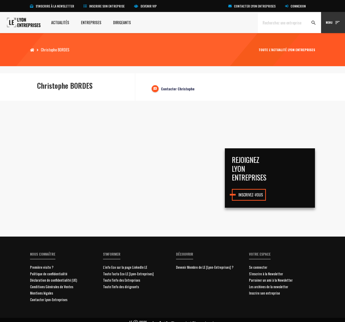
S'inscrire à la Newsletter (266, 273)
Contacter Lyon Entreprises (255, 6)
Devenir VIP (149, 6)
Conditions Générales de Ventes (51, 286)
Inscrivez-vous (250, 195)
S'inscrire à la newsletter (55, 6)
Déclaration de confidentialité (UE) (53, 280)
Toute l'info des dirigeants (121, 286)
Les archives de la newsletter (268, 286)
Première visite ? (42, 267)
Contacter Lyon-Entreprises (48, 299)
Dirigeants (122, 22)
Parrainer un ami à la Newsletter (271, 280)
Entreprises (91, 22)
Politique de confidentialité (48, 273)
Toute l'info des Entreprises (121, 280)
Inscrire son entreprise (107, 6)
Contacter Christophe (178, 88)
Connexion (298, 6)
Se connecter (258, 267)
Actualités (60, 22)
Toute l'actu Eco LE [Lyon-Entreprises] (128, 273)
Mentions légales (41, 292)
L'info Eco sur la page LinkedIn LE (125, 267)
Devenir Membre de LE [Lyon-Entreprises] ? (205, 267)
